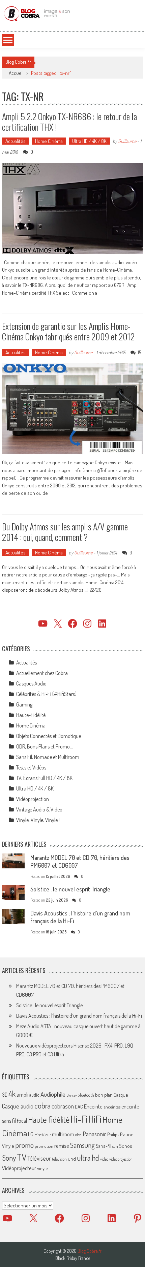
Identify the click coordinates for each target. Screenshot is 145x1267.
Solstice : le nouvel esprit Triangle (70, 889)
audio (34, 1095)
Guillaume (127, 141)
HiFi (95, 1119)
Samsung (82, 1145)
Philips (113, 1134)
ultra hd (88, 1157)
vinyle (42, 1168)
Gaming (24, 704)
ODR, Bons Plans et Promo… (44, 746)
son (115, 1146)
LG (30, 1134)
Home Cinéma (49, 141)
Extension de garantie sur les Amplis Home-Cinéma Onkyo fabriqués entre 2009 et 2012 (68, 331)
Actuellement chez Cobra (42, 673)
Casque (121, 1095)
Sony (9, 1157)
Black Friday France (72, 1258)
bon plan (104, 1095)
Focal (22, 1120)
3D (4, 1094)
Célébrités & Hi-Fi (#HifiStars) (46, 694)
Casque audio (17, 1106)
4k (12, 1094)
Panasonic (94, 1134)
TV (21, 1157)
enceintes (112, 1107)
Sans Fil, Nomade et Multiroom (47, 757)
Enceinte (93, 1106)
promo (24, 1144)
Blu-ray (71, 1095)
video (104, 1159)
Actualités (15, 141)
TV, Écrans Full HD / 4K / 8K (44, 778)
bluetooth (86, 1095)
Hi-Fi (78, 1119)
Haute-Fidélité (31, 715)
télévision (59, 1159)
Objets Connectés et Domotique (48, 736)
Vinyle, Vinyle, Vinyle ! (38, 820)
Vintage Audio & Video (39, 809)
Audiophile (52, 1094)
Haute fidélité (48, 1119)
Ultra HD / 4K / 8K (89, 141)
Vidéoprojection (32, 799)
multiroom (63, 1134)
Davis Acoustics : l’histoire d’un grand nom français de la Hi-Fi (79, 1015)
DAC (79, 1106)
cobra (42, 1105)
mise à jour (42, 1134)
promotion (44, 1146)
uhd (72, 1159)
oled (78, 1134)
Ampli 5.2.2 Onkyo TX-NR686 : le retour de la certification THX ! (69, 121)
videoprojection (121, 1159)
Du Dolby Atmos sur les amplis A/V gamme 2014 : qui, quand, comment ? (65, 532)
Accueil (16, 73)
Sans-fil (103, 1145)
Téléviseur (39, 1158)
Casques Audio (31, 683)
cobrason (63, 1106)
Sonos (125, 1145)
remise (61, 1145)
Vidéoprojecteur (19, 1167)
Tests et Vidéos (31, 767)
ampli (22, 1094)
